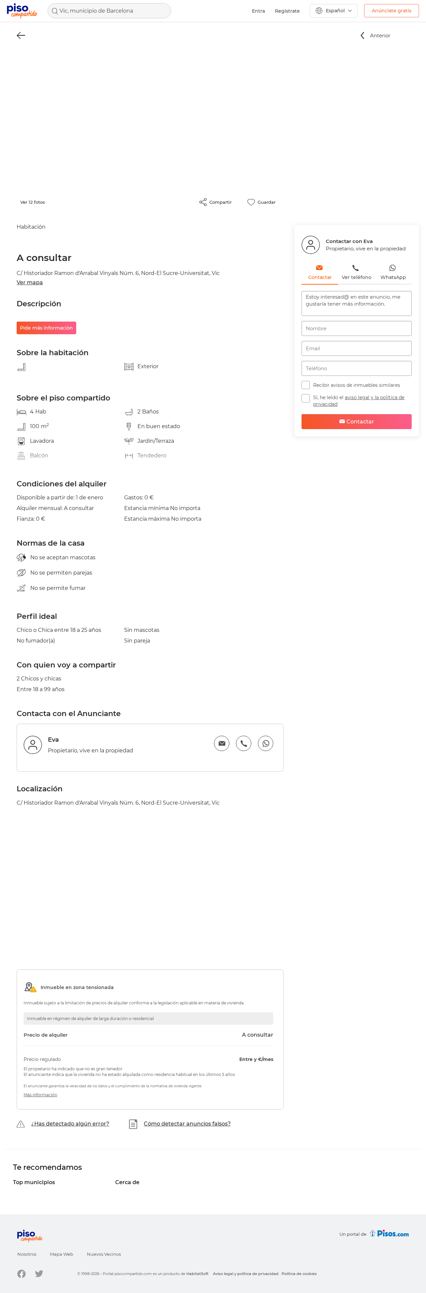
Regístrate (287, 11)
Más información (40, 1094)
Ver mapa (30, 282)
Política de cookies (299, 1273)
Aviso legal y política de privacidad (246, 1273)
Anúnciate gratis (391, 11)
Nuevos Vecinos (104, 1254)
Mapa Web (61, 1254)
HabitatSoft (197, 1273)
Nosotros (26, 1254)
